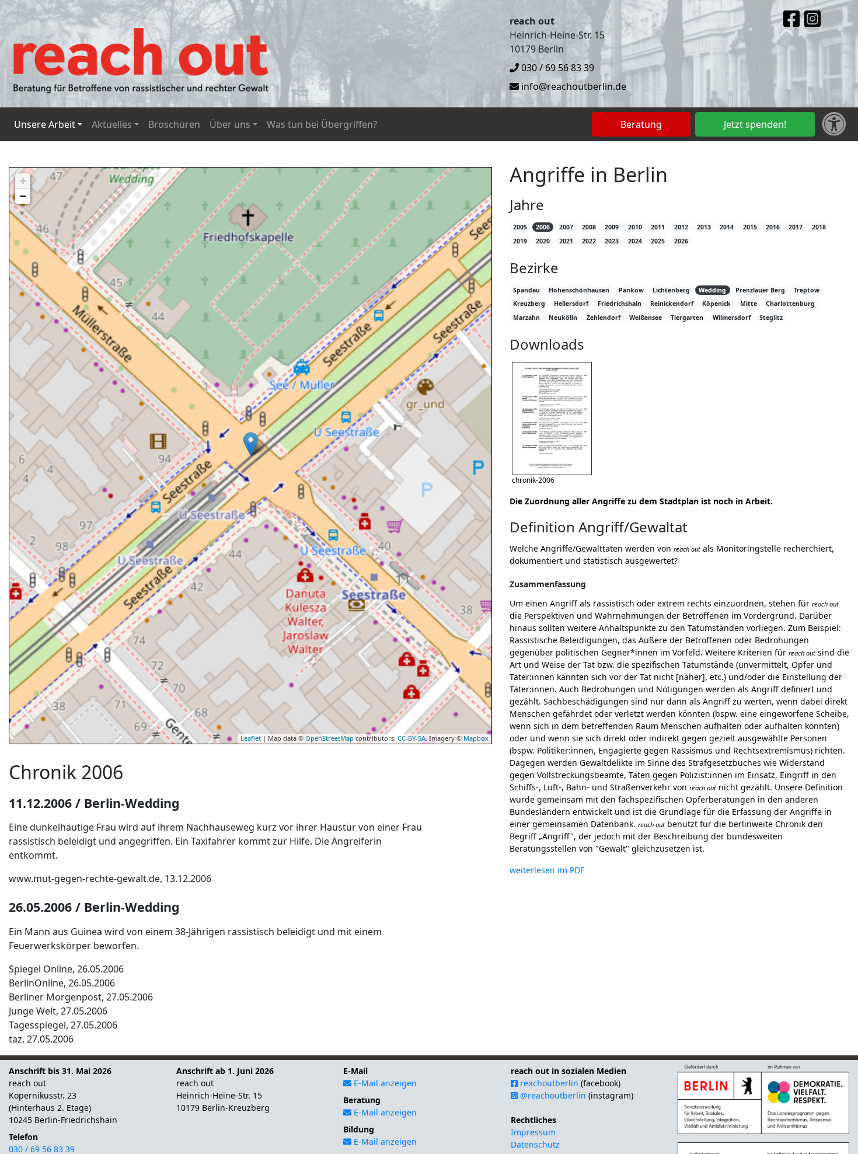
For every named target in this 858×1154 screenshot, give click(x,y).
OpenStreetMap (329, 738)
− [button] (23, 196)
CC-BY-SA (411, 738)
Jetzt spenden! (755, 124)
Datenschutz (535, 1144)
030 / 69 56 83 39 (556, 67)
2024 (635, 241)
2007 (566, 227)
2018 (819, 227)
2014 (727, 227)
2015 (750, 227)
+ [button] (23, 181)
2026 (681, 241)
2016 (773, 227)
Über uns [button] (230, 124)
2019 (520, 241)
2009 (612, 227)
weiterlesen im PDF (547, 870)
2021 (566, 241)
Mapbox (476, 738)
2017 (796, 227)
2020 (543, 241)
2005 (520, 227)
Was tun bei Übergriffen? (322, 124)
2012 (681, 227)
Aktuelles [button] (112, 124)
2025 (658, 241)
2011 (658, 227)
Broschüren (174, 124)
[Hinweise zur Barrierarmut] (834, 124)
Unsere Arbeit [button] (44, 124)
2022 (589, 241)
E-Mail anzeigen (384, 1083)
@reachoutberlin (552, 1095)
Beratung (641, 124)
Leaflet (250, 738)
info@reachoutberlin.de (572, 86)
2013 (704, 227)
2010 (635, 227)
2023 (612, 241)
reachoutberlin (548, 1083)
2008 (589, 227)
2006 (543, 227)
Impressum (533, 1132)
